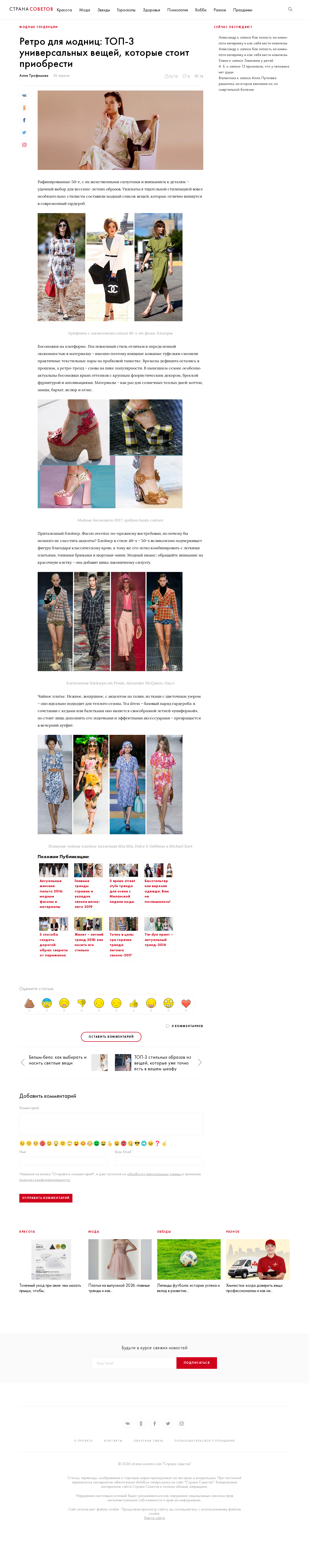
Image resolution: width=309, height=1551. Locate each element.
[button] (22, 1062)
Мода (84, 10)
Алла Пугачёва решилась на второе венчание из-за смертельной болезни (248, 83)
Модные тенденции (38, 27)
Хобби (200, 10)
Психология (177, 10)
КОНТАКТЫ (113, 1441)
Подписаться (197, 1363)
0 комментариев (187, 1026)
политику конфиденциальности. (44, 1179)
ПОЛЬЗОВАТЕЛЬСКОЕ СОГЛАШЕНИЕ (205, 1441)
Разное (220, 10)
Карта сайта (154, 1518)
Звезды (103, 10)
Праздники (242, 10)
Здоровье (151, 10)
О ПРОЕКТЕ (83, 1441)
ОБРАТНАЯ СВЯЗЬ (149, 1441)
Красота (64, 10)
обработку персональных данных (154, 1173)
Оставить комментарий (111, 1037)
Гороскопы (126, 10)
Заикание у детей (258, 60)
